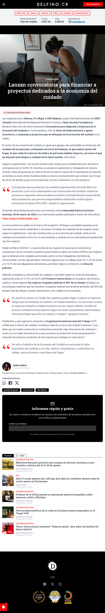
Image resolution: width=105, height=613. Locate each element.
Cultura (56, 13)
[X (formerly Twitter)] (52, 584)
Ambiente (67, 13)
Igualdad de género (11, 390)
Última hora (21, 13)
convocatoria (28, 390)
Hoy (17, 476)
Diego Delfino (21, 485)
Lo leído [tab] (20, 456)
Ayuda (52, 577)
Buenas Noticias (82, 13)
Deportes (44, 13)
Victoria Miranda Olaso (24, 469)
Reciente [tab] (8, 456)
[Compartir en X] (17, 383)
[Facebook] (44, 584)
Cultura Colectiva (24, 460)
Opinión (33, 13)
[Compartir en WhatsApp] (4, 383)
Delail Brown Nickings (24, 501)
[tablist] (52, 455)
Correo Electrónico (18, 424)
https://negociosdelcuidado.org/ (20, 218)
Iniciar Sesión (93, 4)
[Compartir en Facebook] (10, 383)
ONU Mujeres (42, 390)
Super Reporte (52, 79)
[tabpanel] (52, 497)
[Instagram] (60, 584)
